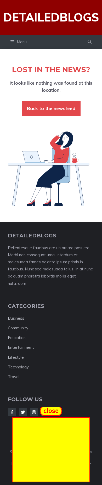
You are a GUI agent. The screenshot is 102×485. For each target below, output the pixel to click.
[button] (89, 42)
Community (18, 327)
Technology (18, 366)
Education (17, 337)
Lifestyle (16, 357)
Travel (13, 376)
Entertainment (21, 347)
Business (16, 318)
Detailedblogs (51, 17)
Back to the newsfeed (51, 108)
